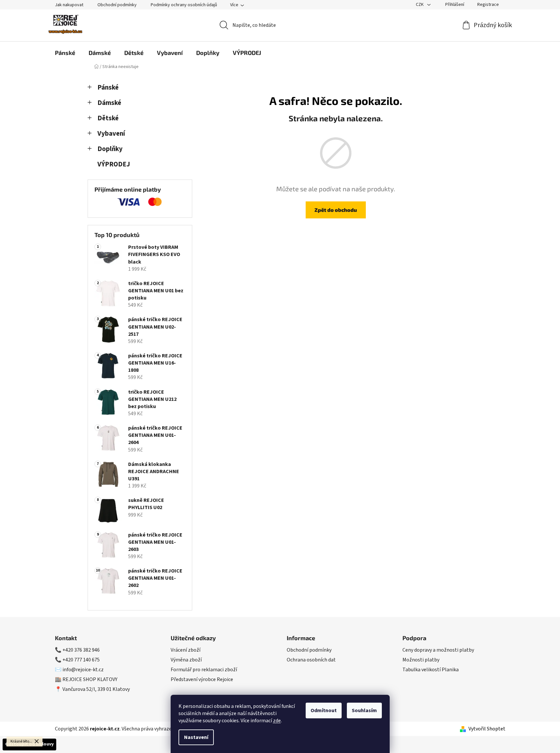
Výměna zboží (186, 659)
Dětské (108, 118)
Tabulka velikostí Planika (430, 669)
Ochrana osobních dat (311, 659)
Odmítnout (324, 710)
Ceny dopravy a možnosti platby (438, 650)
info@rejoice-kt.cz (83, 669)
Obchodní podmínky (117, 5)
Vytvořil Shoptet (486, 728)
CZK (420, 4)
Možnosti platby (420, 659)
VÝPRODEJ (113, 164)
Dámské (109, 103)
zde (277, 720)
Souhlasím (364, 710)
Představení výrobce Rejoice (202, 679)
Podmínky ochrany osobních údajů (184, 5)
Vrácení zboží (185, 650)
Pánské (108, 87)
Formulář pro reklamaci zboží (204, 669)
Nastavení (196, 737)
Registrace (488, 4)
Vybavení (111, 133)
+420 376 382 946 (81, 650)
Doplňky (110, 149)
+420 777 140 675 (81, 659)
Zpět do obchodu (335, 210)
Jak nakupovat (69, 5)
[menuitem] (65, 53)
